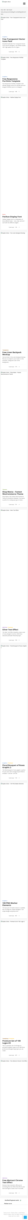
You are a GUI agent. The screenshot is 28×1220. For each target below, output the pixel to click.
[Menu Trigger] (24, 3)
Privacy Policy (14, 1212)
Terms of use (6, 1212)
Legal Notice (21, 1212)
